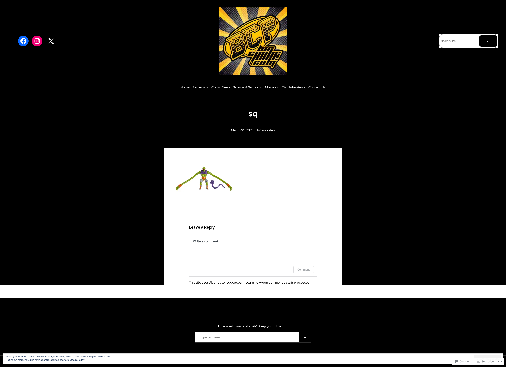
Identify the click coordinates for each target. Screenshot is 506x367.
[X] (51, 41)
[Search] (488, 41)
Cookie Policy (77, 360)
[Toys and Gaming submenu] (261, 87)
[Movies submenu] (278, 87)
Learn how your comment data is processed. (278, 282)
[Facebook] (23, 41)
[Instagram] (37, 41)
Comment (303, 269)
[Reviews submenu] (207, 87)
